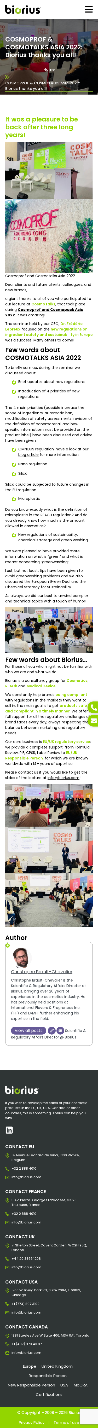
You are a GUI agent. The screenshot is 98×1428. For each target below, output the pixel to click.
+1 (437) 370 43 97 (15, 1344)
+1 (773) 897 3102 (15, 1304)
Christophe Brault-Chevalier (41, 971)
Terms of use (66, 1422)
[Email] (60, 1031)
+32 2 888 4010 (15, 1168)
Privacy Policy (31, 1422)
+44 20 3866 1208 (15, 1258)
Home (49, 69)
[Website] (52, 1031)
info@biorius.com (63, 777)
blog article (28, 454)
